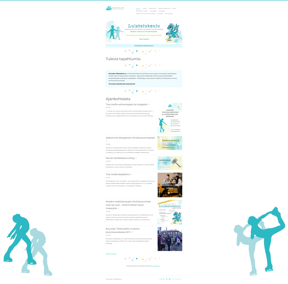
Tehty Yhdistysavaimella (176, 279)
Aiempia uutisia (111, 254)
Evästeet (162, 279)
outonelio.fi (156, 266)
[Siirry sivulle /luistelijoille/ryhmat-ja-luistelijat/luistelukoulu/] (144, 32)
